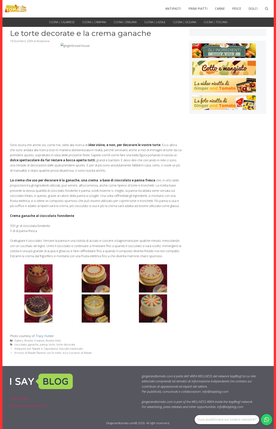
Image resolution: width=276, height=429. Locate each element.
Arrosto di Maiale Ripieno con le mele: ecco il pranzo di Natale (53, 353)
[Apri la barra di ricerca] (266, 8)
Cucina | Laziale (155, 22)
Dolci (253, 9)
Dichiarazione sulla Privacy (28, 405)
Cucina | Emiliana (125, 22)
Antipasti (173, 9)
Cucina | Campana (94, 22)
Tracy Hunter (45, 336)
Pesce (236, 9)
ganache (33, 344)
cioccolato (20, 344)
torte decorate (66, 344)
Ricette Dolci (53, 340)
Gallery (18, 340)
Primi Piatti (198, 9)
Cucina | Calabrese (62, 22)
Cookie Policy (19, 399)
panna (44, 344)
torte (52, 344)
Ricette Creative (34, 340)
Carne (220, 9)
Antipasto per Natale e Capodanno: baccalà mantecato (48, 348)
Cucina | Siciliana (184, 22)
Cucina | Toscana (215, 22)
